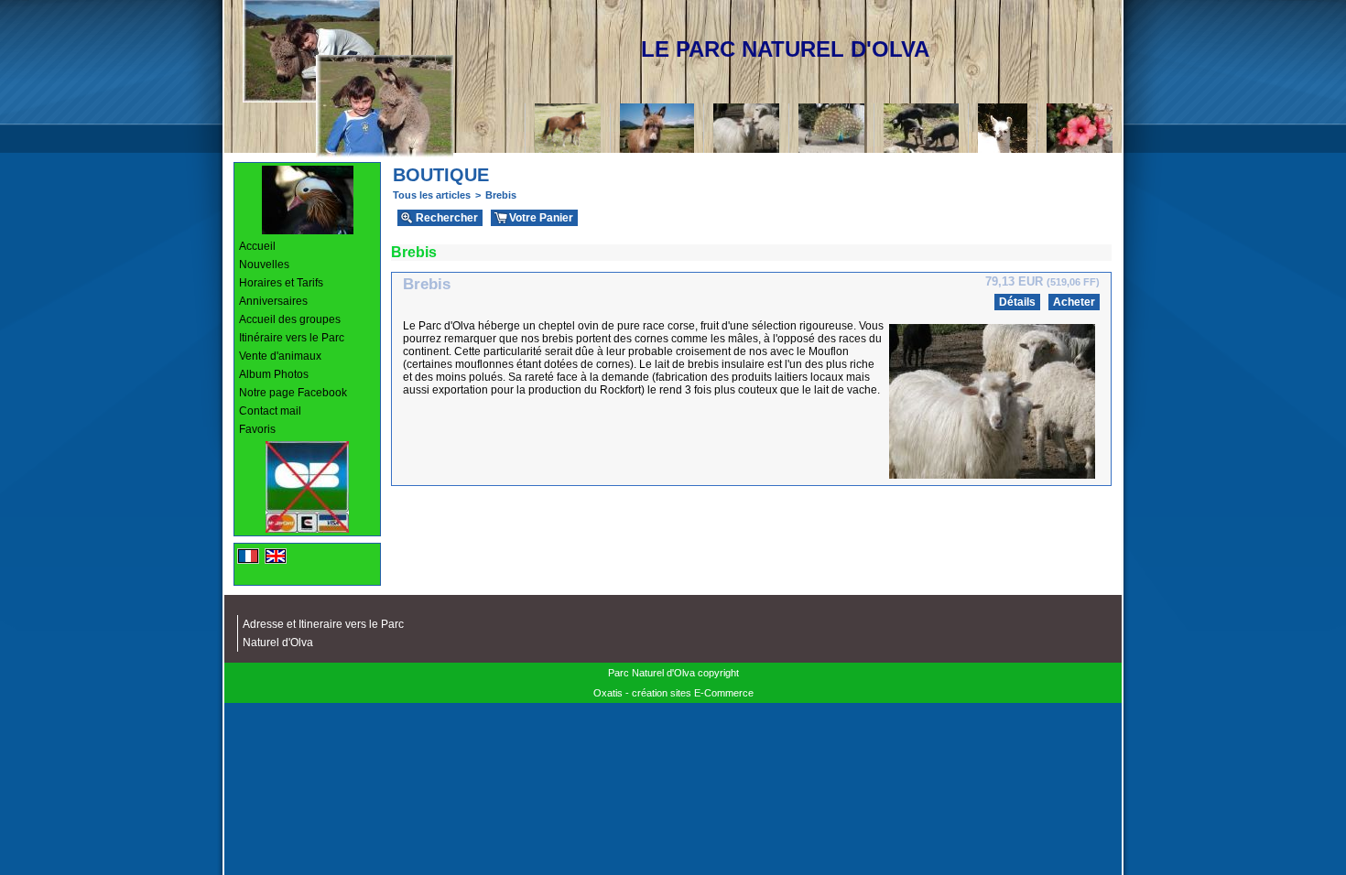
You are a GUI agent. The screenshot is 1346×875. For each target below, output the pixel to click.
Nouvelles (264, 264)
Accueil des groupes (290, 319)
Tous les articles (432, 194)
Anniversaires (273, 301)
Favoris (257, 429)
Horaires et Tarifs (281, 282)
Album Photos (274, 374)
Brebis (500, 194)
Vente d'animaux (280, 356)
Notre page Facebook (293, 392)
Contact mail (270, 411)
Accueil (257, 246)
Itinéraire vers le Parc (291, 337)
